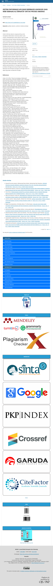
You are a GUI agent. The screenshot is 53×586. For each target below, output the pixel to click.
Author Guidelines (9, 258)
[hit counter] (26, 541)
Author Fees (7, 255)
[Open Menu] (2, 1)
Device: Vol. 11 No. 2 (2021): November (35, 193)
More (26, 497)
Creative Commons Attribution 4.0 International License (33, 571)
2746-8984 (22, 551)
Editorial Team (8, 241)
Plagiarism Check (9, 264)
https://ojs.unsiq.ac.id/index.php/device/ (29, 554)
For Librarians (8, 276)
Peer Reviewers (8, 244)
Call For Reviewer (9, 287)
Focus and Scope (8, 247)
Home (4, 5)
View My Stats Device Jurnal (26, 543)
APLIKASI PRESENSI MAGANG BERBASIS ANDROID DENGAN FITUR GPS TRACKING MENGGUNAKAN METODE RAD (26, 185)
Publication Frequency (10, 252)
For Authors (7, 273)
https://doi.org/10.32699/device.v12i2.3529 (15, 22)
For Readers (7, 270)
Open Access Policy (9, 279)
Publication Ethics (9, 250)
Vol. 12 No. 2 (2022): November (18, 5)
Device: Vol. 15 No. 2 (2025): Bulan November (23, 186)
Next (48, 229)
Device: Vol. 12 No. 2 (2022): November (41, 211)
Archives (8, 5)
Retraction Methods (9, 284)
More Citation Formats (38, 76)
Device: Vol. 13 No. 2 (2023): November (31, 221)
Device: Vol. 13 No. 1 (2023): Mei (42, 190)
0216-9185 (34, 551)
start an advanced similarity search (17, 232)
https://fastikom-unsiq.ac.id (37, 563)
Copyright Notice (8, 281)
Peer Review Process (9, 261)
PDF (35, 43)
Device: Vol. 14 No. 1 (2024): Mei (28, 216)
